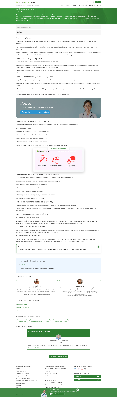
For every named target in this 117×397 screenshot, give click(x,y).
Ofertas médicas (82, 5)
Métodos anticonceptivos (23, 378)
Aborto (18, 368)
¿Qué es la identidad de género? (39, 331)
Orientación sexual (22, 311)
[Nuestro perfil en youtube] (82, 369)
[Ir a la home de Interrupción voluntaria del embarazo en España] (27, 2)
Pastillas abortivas (21, 371)
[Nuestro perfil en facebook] (75, 369)
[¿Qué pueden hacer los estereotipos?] (58, 160)
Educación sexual (25, 9)
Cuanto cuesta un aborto (23, 373)
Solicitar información (58, 394)
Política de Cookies (50, 375)
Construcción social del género (40, 321)
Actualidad (92, 5)
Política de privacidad (51, 373)
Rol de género (22, 321)
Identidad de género (23, 307)
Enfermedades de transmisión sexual (26, 380)
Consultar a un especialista (35, 112)
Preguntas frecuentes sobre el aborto (26, 375)
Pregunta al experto (71, 5)
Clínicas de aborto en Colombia (54, 385)
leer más (36, 347)
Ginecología (19, 385)
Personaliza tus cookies (80, 384)
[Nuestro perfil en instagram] (79, 369)
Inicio (17, 9)
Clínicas (62, 5)
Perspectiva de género (60, 321)
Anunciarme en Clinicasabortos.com (55, 368)
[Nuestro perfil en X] (85, 369)
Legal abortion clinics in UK (53, 387)
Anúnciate (98, 2)
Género (23, 264)
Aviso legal (48, 371)
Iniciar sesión (88, 2)
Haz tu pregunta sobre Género (58, 356)
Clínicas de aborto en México (53, 382)
